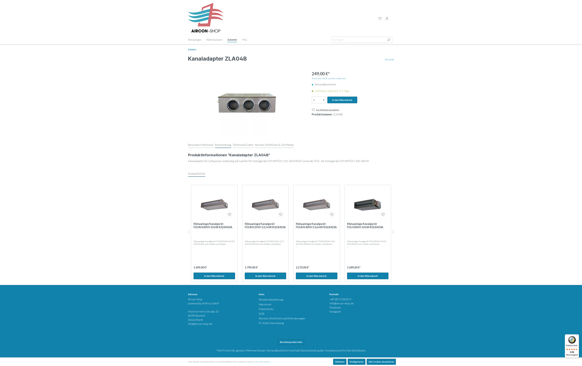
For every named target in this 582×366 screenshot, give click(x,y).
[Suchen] (388, 40)
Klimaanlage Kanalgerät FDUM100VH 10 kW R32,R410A (213, 225)
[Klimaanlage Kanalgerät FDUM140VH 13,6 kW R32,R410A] (316, 205)
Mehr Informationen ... (263, 362)
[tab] (200, 145)
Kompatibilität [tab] (196, 173)
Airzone (389, 59)
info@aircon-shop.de (200, 323)
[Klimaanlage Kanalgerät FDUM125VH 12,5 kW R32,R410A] (265, 205)
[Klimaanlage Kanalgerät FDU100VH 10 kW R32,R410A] (368, 205)
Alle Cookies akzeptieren (381, 361)
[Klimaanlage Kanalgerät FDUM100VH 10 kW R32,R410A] (214, 205)
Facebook (335, 307)
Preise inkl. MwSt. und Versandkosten (329, 78)
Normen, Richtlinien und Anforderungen (282, 318)
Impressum (265, 304)
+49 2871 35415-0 (340, 299)
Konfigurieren (356, 361)
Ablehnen (340, 361)
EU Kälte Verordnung (271, 323)
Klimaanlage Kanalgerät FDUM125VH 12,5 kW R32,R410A (265, 225)
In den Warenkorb (342, 99)
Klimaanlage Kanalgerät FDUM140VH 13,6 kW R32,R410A (316, 225)
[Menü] (577, 336)
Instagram (335, 311)
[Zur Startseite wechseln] (206, 18)
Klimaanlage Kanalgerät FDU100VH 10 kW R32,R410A (365, 225)
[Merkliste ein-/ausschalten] (230, 214)
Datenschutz (266, 309)
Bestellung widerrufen (291, 342)
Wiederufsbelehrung (271, 299)
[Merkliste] (379, 18)
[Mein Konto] (386, 18)
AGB (261, 313)
